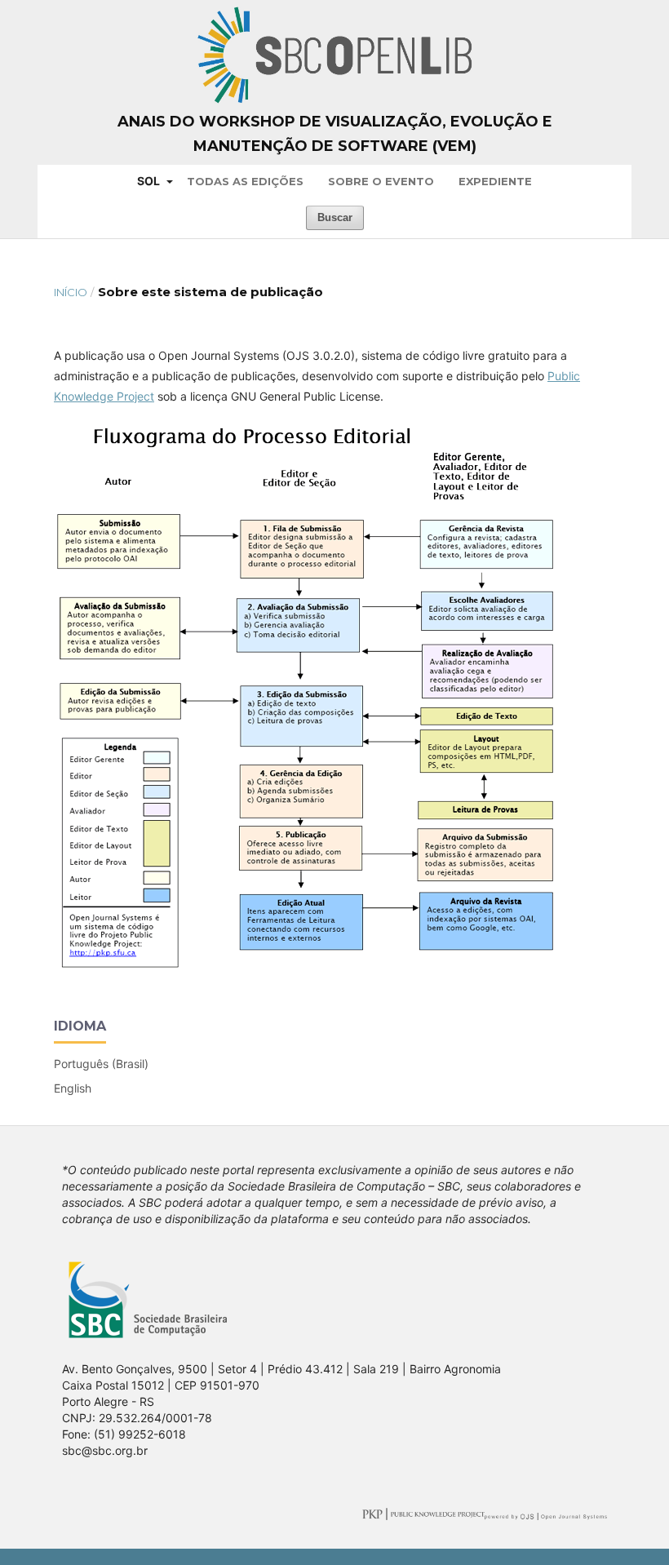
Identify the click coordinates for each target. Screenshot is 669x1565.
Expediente (495, 181)
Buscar (334, 217)
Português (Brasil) (101, 1064)
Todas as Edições (245, 181)
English (72, 1088)
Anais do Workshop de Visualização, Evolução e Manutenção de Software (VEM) (334, 134)
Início (70, 292)
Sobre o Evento (381, 181)
